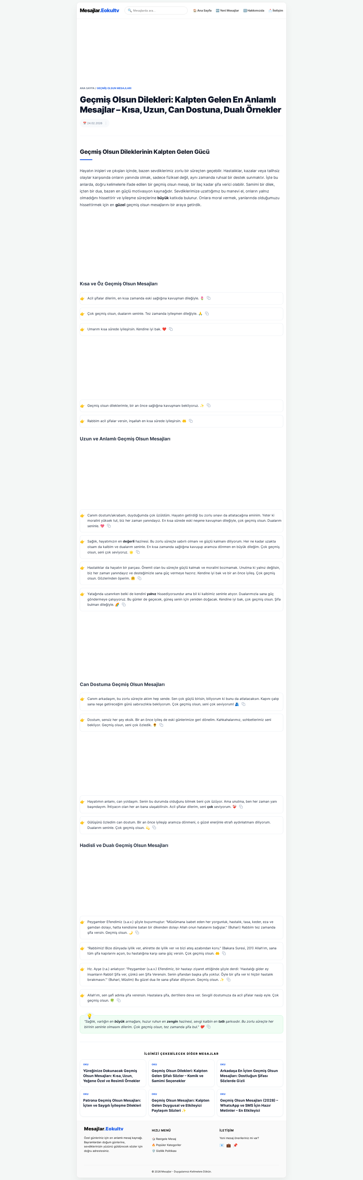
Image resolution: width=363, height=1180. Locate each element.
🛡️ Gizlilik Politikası (164, 1150)
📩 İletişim (275, 10)
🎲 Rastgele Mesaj (164, 1138)
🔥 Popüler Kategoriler (166, 1145)
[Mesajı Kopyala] (208, 298)
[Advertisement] (181, 48)
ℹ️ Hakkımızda (253, 10)
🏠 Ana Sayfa (202, 10)
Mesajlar (99, 10)
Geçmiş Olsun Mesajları (114, 88)
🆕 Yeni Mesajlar (227, 10)
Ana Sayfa (87, 88)
